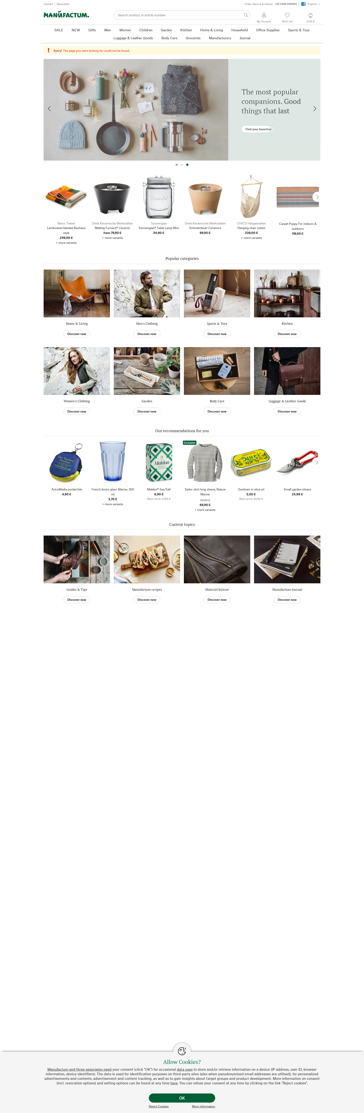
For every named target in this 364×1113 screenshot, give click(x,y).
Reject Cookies (159, 1106)
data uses (185, 1069)
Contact (48, 3)
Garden (147, 401)
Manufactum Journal (287, 589)
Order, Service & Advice (271, 3)
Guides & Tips (77, 589)
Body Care (217, 401)
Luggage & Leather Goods (287, 401)
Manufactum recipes (147, 589)
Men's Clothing (147, 323)
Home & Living (77, 323)
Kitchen (287, 323)
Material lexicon (217, 589)
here (174, 1083)
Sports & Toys (217, 323)
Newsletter (63, 3)
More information (203, 1106)
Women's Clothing (77, 401)
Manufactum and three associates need (79, 1069)
